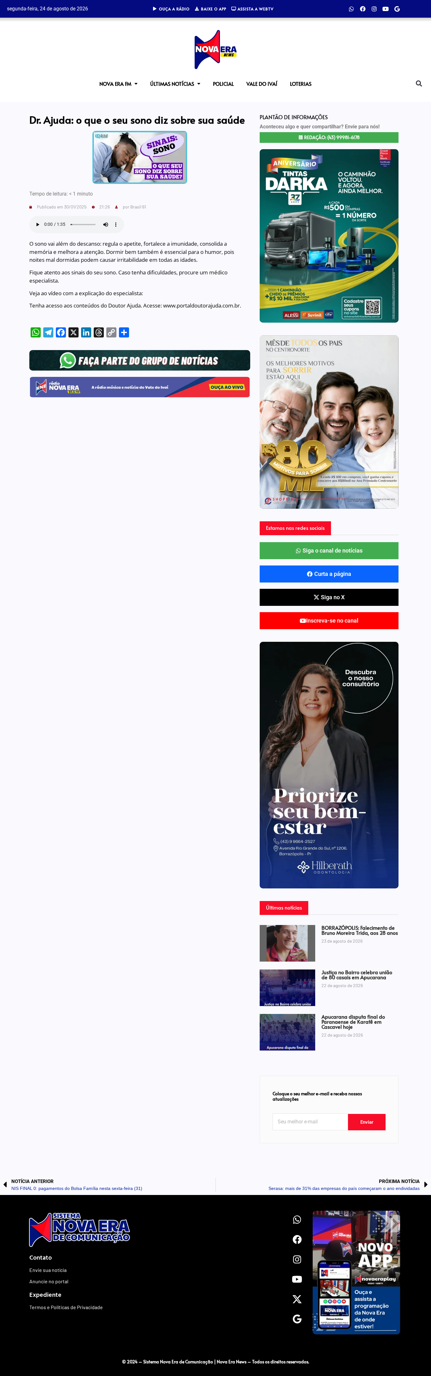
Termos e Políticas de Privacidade (66, 1307)
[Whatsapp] (351, 9)
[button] (418, 83)
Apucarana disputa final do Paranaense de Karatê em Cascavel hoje (353, 1021)
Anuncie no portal (48, 1281)
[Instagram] (374, 9)
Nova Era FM (115, 83)
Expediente (45, 1294)
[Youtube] (385, 9)
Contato (40, 1257)
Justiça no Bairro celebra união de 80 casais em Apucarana (357, 975)
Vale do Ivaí (261, 83)
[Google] (397, 9)
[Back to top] (414, 1348)
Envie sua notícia (48, 1270)
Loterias (300, 83)
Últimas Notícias (172, 83)
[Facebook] (363, 9)
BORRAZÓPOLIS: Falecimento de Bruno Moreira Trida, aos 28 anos (360, 930)
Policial (223, 83)
